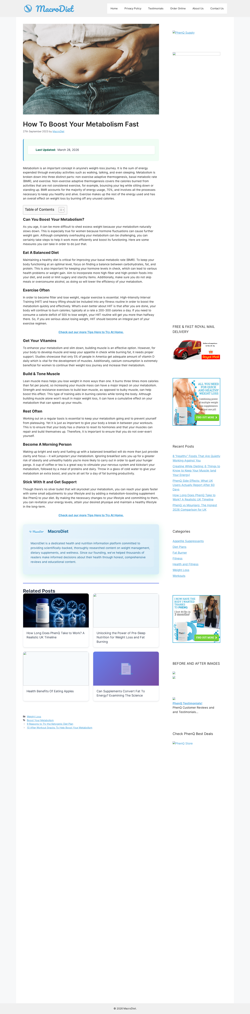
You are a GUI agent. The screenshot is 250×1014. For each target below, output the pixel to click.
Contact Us (217, 8)
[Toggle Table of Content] (60, 210)
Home (114, 8)
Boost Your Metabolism (40, 720)
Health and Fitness (185, 564)
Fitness (177, 558)
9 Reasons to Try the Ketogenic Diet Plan (50, 723)
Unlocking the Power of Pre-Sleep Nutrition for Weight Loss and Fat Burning (121, 637)
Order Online (178, 8)
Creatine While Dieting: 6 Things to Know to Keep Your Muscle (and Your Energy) (196, 471)
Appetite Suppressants (188, 541)
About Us (198, 8)
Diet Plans (179, 547)
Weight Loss (34, 716)
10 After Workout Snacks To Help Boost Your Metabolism (59, 727)
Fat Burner (180, 552)
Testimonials (155, 8)
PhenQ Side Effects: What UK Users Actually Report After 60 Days (194, 485)
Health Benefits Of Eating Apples (50, 691)
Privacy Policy (132, 8)
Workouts (179, 575)
